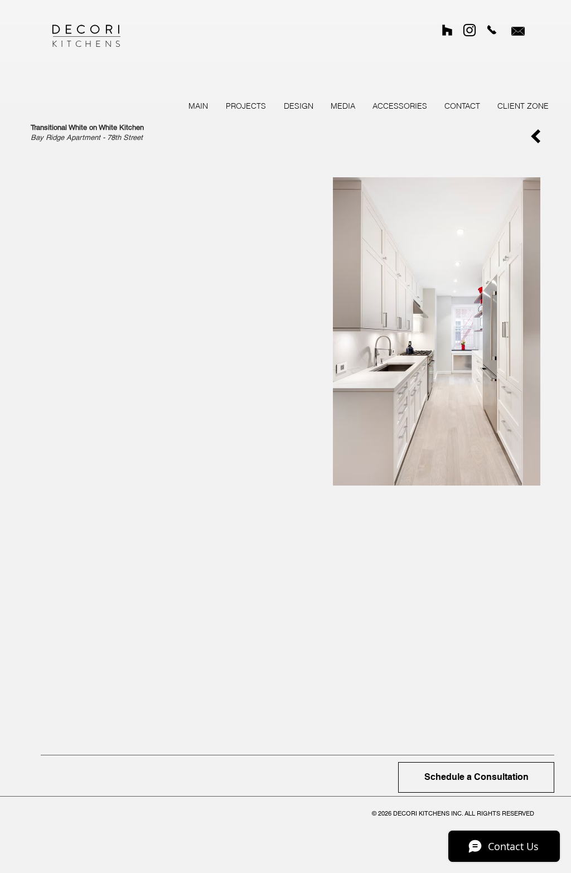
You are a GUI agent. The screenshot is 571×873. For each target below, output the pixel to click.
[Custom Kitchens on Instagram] (469, 30)
